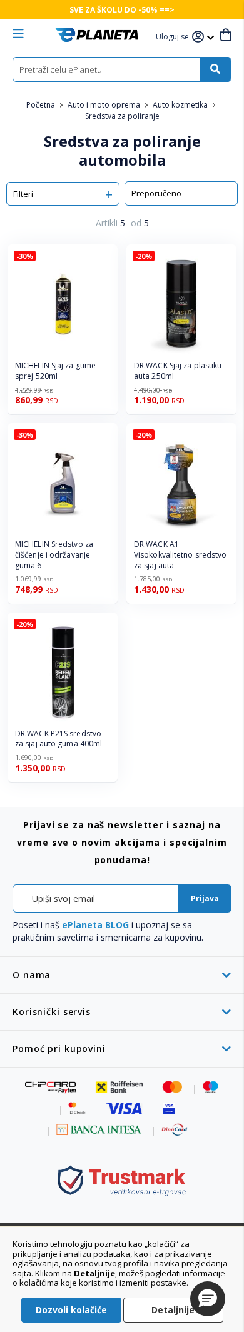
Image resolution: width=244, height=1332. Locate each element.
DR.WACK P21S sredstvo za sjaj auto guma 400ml (58, 739)
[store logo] (96, 35)
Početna (41, 104)
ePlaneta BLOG (95, 925)
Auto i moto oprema (105, 104)
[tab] (122, 974)
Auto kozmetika (181, 104)
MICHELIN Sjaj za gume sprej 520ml (55, 371)
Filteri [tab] (23, 193)
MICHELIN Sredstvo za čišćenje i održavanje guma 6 (54, 555)
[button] (174, 37)
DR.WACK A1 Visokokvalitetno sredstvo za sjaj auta (180, 555)
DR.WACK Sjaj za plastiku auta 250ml (177, 371)
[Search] (215, 69)
